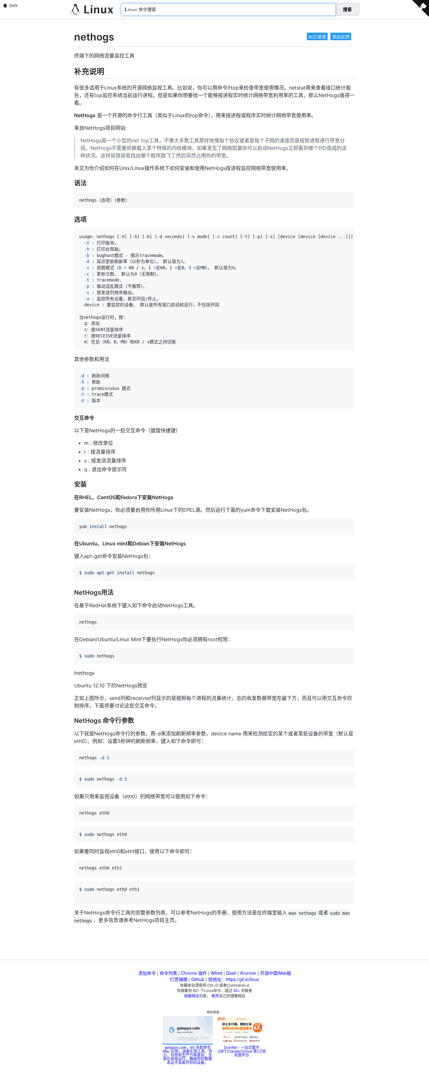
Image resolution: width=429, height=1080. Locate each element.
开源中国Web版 (275, 973)
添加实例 (341, 36)
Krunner (248, 973)
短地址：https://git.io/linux (233, 979)
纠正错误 (317, 36)
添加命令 (147, 973)
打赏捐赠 (178, 979)
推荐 (215, 995)
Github (197, 979)
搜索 (347, 9)
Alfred (216, 973)
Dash (231, 973)
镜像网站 (191, 995)
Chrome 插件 (194, 973)
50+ (236, 990)
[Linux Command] (92, 9)
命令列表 (168, 973)
